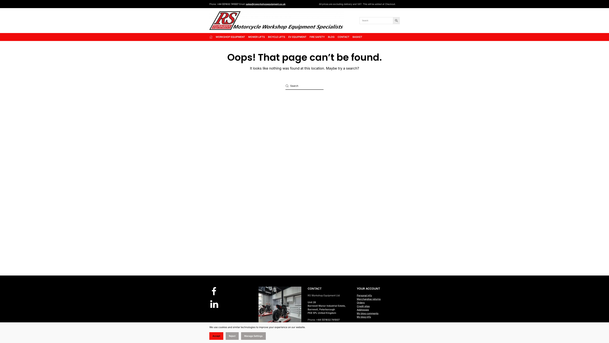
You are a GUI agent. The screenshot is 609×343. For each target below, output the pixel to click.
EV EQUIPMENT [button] (297, 36)
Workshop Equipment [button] (230, 36)
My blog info (364, 316)
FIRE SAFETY (317, 36)
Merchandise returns (369, 299)
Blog (331, 36)
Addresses (363, 309)
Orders (361, 302)
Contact (343, 36)
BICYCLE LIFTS (276, 36)
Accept (216, 336)
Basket (357, 36)
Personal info (364, 295)
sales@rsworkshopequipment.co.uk (265, 4)
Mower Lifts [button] (256, 36)
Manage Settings (253, 336)
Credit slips (363, 306)
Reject (232, 336)
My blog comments (367, 313)
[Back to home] (276, 20)
